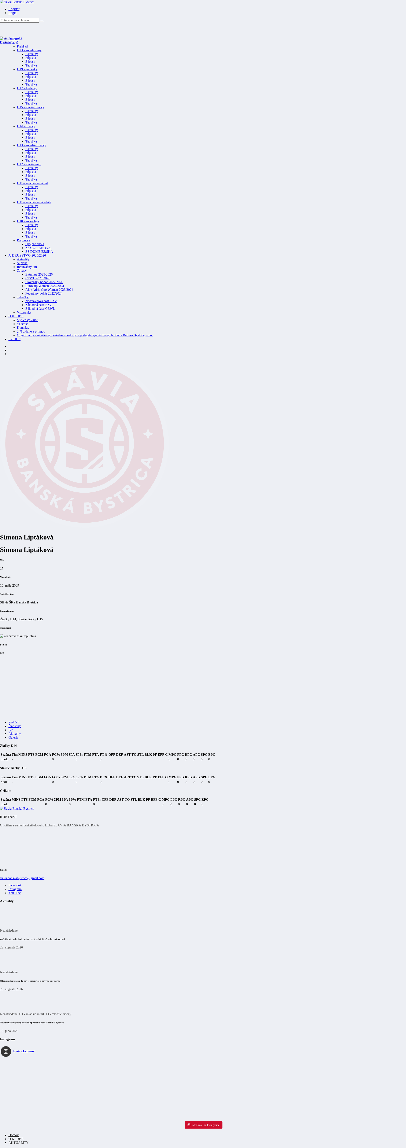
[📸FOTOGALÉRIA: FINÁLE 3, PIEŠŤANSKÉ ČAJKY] (203, 1062)
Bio (10, 730)
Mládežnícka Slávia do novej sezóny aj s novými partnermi (30, 981)
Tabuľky (23, 297)
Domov (13, 1135)
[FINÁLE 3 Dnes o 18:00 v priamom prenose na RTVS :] (68, 1102)
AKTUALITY (18, 1142)
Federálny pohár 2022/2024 (43, 293)
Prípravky (23, 240)
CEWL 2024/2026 (37, 278)
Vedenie (22, 324)
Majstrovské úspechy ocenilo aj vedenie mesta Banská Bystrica (32, 1022)
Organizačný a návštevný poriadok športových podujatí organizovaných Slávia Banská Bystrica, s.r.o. (85, 335)
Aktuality (31, 54)
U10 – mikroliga (28, 221)
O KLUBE (15, 316)
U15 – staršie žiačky (30, 107)
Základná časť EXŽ (38, 305)
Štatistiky (14, 726)
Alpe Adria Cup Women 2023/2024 (49, 289)
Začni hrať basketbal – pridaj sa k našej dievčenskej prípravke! (32, 939)
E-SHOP (14, 339)
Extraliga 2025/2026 (39, 274)
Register (13, 9)
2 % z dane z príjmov (31, 331)
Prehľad (22, 46)
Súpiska (30, 58)
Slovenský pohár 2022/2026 (44, 282)
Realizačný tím (27, 267)
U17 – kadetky (27, 88)
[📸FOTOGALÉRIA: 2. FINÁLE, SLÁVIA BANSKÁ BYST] (338, 1102)
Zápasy (30, 61)
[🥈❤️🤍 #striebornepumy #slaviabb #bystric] (68, 1062)
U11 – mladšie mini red (32, 183)
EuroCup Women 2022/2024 (44, 286)
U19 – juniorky (27, 69)
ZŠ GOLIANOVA (38, 248)
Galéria (13, 737)
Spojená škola (34, 244)
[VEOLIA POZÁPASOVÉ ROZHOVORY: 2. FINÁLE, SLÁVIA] (203, 1102)
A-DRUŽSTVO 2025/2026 (27, 255)
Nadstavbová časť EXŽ (41, 301)
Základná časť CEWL (40, 308)
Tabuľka (31, 65)
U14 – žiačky (26, 126)
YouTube (14, 893)
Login (12, 13)
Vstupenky (24, 312)
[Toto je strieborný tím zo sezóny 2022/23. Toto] (203, 1082)
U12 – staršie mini (29, 164)
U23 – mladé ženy (29, 50)
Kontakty (23, 327)
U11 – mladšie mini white (34, 202)
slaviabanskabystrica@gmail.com (22, 878)
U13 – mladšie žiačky (31, 145)
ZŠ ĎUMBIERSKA (39, 251)
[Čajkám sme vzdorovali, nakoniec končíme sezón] (338, 1082)
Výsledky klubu (27, 320)
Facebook (15, 885)
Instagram (15, 889)
